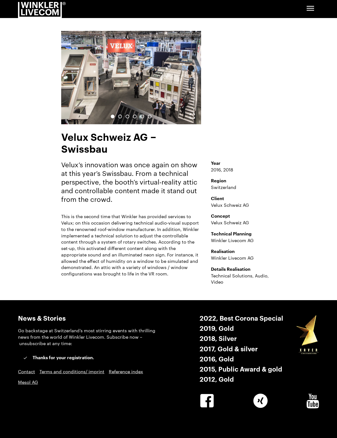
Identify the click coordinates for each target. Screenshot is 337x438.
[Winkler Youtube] (312, 401)
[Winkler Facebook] (207, 401)
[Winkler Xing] (260, 401)
